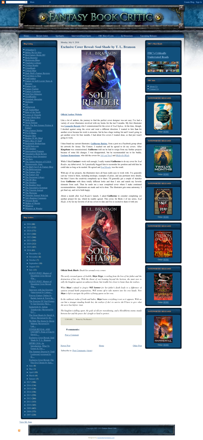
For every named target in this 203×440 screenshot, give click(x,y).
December (33, 253)
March (31, 375)
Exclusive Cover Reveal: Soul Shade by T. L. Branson (41, 339)
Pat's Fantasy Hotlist (33, 130)
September (33, 263)
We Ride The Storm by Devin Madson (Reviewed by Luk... (41, 323)
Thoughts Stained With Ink (36, 195)
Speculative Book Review (36, 153)
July (31, 269)
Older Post (137, 345)
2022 (29, 237)
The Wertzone (31, 192)
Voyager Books (31, 200)
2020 (29, 243)
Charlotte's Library (33, 62)
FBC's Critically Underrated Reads (158, 55)
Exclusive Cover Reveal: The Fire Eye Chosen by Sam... (41, 361)
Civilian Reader (31, 65)
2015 (29, 388)
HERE (166, 131)
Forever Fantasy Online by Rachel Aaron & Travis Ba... (42, 296)
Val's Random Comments (35, 198)
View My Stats (25, 422)
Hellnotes (29, 101)
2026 (29, 224)
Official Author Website (71, 114)
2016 (29, 385)
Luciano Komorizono (70, 155)
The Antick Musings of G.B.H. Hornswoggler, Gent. (38, 163)
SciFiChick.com (32, 146)
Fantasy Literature (33, 91)
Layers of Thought (33, 114)
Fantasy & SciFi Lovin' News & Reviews (38, 82)
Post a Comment (72, 334)
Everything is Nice (33, 75)
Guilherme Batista (99, 143)
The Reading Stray (33, 185)
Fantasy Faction (31, 88)
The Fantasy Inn (32, 174)
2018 (29, 250)
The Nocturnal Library (34, 177)
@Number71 (30, 49)
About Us (154, 86)
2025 (29, 227)
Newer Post (65, 345)
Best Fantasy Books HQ (35, 54)
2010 (29, 404)
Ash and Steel (106, 155)
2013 (29, 395)
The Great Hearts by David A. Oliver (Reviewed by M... (42, 316)
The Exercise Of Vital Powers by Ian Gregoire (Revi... (41, 302)
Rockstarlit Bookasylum (35, 143)
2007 (29, 414)
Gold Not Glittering (33, 94)
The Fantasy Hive (32, 172)
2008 (29, 411)
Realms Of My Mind (34, 138)
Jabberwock (30, 107)
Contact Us (154, 89)
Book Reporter (31, 57)
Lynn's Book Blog (32, 117)
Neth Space (30, 120)
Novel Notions (31, 122)
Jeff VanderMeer (32, 109)
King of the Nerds (32, 112)
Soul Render (106, 167)
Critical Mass (30, 70)
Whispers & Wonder (33, 208)
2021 (29, 240)
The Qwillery (31, 182)
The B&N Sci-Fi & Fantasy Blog (39, 166)
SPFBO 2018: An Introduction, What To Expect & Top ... (39, 346)
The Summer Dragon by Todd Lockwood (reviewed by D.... (42, 354)
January (32, 378)
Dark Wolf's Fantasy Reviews (37, 73)
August (32, 266)
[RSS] (19, 430)
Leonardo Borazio (72, 125)
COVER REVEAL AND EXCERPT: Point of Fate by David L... (42, 332)
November (33, 256)
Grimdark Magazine (33, 99)
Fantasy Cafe (30, 86)
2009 (29, 408)
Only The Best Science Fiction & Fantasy (39, 126)
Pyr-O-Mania (30, 133)
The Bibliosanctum (33, 169)
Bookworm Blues (32, 60)
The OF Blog (30, 179)
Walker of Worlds (32, 203)
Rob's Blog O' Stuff (33, 140)
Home (101, 345)
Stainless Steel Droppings (36, 156)
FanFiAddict (30, 78)
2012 (29, 398)
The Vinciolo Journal (34, 190)
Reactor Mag (30, 135)
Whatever (29, 205)
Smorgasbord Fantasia (34, 151)
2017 (29, 382)
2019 (29, 246)
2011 (29, 401)
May (31, 368)
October (32, 260)
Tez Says (29, 159)
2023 (29, 233)
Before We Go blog (33, 52)
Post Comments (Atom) (82, 350)
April (31, 372)
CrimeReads (30, 68)
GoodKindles (30, 96)
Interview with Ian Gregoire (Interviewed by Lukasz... (41, 291)
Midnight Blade (122, 155)
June (31, 365)
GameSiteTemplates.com (105, 438)
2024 (29, 230)
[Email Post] (93, 319)
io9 (26, 104)
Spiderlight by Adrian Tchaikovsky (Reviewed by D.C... (41, 309)
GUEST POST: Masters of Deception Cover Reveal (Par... (40, 276)
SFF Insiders (30, 148)
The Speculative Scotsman (36, 187)
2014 (29, 391)
